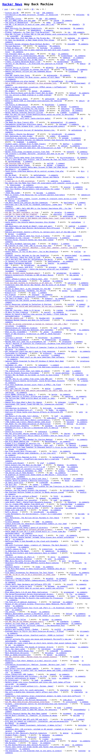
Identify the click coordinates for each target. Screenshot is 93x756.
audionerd (42, 431)
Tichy (76, 541)
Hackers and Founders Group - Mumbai (21, 629)
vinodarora (67, 676)
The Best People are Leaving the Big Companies (26, 202)
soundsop (48, 426)
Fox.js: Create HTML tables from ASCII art (24, 504)
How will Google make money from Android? (24, 157)
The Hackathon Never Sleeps (18, 165)
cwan (67, 371)
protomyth (9, 210)
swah (55, 500)
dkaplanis (80, 228)
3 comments (76, 138)
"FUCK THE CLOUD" (12, 193)
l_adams (75, 40)
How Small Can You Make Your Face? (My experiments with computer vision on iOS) (42, 183)
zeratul (8, 731)
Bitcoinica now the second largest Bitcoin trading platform (32, 300)
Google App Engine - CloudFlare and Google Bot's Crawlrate (32, 459)
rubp (7, 610)
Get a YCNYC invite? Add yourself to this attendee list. (31, 83)
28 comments (26, 36)
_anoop (46, 332)
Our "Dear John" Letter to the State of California (28, 506)
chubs (37, 567)
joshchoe (82, 751)
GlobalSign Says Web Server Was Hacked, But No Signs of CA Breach (35, 285)
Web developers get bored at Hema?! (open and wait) (28, 226)
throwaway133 (77, 574)
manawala (46, 735)
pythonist (47, 353)
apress (72, 647)
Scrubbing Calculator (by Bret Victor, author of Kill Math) (32, 77)
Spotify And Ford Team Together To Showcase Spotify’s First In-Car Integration (41, 447)
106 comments (79, 32)
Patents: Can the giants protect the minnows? (26, 490)
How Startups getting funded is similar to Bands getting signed (34, 492)
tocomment (9, 271)
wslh (64, 561)
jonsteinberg (11, 749)
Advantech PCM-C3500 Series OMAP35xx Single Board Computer (32, 563)
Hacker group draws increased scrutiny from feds (27, 152)
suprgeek (63, 124)
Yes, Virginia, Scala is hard (18, 586)
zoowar (35, 484)
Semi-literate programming (17, 339)
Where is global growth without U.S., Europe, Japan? (29, 686)
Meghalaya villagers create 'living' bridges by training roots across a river (41, 199)
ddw (40, 18)
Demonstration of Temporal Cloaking (21, 328)
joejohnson (46, 649)
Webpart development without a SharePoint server (27, 613)
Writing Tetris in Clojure (17, 67)
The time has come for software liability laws (26, 187)
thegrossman (15, 185)
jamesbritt (85, 195)
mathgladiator (40, 175)
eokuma (49, 165)
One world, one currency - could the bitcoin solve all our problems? (37, 269)
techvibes (82, 725)
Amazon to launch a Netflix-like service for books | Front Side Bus (36, 314)
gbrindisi (49, 653)
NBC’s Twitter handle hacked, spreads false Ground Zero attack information (39, 537)
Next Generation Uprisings (17, 653)
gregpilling (47, 549)
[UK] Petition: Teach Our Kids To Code (22, 257)
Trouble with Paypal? (14, 463)
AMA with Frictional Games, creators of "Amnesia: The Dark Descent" (37, 545)
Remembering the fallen (15, 619)
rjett (61, 535)
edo (51, 473)
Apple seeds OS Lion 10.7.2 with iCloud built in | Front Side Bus (35, 531)
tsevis (34, 743)
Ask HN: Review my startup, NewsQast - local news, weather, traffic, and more (41, 247)
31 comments (84, 93)
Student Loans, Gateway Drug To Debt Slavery (25, 144)
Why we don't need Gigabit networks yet (23, 707)
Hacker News (12, 4)
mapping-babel (71, 255)
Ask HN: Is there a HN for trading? (21, 214)
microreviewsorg (67, 157)
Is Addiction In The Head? (17, 551)
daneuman (12, 249)
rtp (6, 672)
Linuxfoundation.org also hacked (20, 81)
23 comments (73, 60)
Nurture (8, 737)
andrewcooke (52, 75)
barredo (39, 193)
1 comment (60, 163)
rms (69, 32)
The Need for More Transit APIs (19, 122)
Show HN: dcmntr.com (14, 318)
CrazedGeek (73, 71)
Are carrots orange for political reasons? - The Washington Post (35, 625)
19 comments (63, 136)
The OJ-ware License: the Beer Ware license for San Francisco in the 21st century (43, 486)
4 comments (53, 175)
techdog (45, 619)
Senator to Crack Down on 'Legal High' (22, 623)
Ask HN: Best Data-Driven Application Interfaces (27, 702)
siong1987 (14, 36)
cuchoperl (85, 357)
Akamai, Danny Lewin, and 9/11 (19, 267)
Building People (12, 567)
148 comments (47, 13)
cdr (9, 645)
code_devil (51, 418)
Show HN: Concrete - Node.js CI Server (22, 310)
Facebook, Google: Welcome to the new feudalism (27, 255)
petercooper (68, 216)
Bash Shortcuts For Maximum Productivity (23, 28)
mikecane (62, 402)
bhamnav (60, 465)
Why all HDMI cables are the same (20, 20)
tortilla (84, 153)
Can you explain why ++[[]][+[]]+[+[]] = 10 (25, 467)
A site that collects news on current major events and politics (34, 588)
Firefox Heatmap (12, 522)
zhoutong (35, 294)
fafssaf (72, 93)
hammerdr (66, 58)
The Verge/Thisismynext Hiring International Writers (29, 594)
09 (32, 9)
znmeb (84, 569)
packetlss (42, 46)
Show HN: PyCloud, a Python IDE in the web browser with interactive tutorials (41, 34)
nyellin (59, 443)
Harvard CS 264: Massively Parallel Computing (26, 733)
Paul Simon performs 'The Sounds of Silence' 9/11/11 (29, 647)
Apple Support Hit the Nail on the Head (23, 465)
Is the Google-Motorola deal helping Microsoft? (27, 745)
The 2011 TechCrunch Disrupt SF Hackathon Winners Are (30, 130)
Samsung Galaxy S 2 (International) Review (24, 56)
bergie (11, 234)
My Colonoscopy (11, 680)
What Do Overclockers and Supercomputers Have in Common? (31, 553)
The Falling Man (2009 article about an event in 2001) (30, 398)
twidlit (83, 492)
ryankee (59, 310)
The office (10, 612)
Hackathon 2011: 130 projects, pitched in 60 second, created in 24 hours (38, 729)
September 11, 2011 (13, 365)
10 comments (82, 379)
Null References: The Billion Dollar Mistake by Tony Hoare (32, 518)
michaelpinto (58, 457)
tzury (69, 289)
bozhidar (44, 48)
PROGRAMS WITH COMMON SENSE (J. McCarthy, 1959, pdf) (29, 445)
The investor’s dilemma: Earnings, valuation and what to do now (34, 153)
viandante (64, 621)
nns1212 (71, 304)
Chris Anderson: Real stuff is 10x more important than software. (35, 357)
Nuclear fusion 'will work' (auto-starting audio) (28, 118)
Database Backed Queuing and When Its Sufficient (27, 320)
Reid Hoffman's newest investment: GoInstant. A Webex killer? (33, 725)
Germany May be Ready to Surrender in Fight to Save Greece (32, 375)
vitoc (61, 469)
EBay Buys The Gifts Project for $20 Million (25, 561)
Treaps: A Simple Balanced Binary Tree (22, 61)
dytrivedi (47, 408)
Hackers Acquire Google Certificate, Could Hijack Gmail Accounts (35, 381)
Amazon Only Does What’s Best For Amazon (23, 402)
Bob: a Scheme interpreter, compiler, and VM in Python (30, 741)
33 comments (65, 75)
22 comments (56, 48)
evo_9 (7, 539)
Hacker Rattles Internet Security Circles (24, 112)
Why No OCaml (11, 175)
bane (7, 345)
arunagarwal (69, 592)
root (6, 9)
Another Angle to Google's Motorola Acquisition (27, 480)
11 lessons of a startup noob (18, 261)
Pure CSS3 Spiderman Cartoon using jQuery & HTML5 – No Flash (33, 384)
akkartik (75, 398)
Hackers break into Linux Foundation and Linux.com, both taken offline (37, 682)
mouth (66, 279)
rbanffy (72, 330)
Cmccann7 (70, 422)
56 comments (78, 28)
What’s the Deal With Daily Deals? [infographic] (28, 420)
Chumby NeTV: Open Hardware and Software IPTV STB (28, 584)
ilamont (79, 189)
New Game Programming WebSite (18, 263)
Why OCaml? (10, 91)
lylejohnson (10, 547)
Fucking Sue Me (11, 13)
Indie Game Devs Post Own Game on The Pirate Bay (28, 38)
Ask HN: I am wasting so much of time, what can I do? (29, 24)
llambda (63, 112)
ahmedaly (76, 24)
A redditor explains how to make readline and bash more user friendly (37, 50)
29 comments (18, 52)
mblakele (49, 67)
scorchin (45, 355)
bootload (56, 602)
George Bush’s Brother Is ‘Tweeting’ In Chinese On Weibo (31, 715)
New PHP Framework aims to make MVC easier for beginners (31, 709)
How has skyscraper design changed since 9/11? (26, 433)
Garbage (85, 285)
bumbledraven (11, 525)
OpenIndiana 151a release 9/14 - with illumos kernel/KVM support (35, 126)
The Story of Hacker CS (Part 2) (20, 557)
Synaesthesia (66, 56)
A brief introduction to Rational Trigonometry (26, 296)
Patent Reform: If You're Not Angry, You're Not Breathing (31, 251)
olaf (42, 463)
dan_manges (74, 275)
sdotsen (64, 146)
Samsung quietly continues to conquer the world (27, 69)
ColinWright (73, 118)
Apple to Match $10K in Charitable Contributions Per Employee (33, 101)
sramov (52, 136)
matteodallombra (12, 316)
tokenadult (81, 77)
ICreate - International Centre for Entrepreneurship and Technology (36, 704)
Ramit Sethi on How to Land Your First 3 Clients (27, 236)
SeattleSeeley (54, 261)
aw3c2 (7, 606)
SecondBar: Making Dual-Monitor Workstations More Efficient (32, 228)
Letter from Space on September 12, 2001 (23, 471)
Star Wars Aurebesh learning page (20, 243)
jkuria (77, 428)
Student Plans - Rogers (15, 735)
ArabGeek (20, 142)
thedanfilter (50, 339)
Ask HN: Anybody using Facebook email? (22, 273)
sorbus (65, 290)
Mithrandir (74, 240)
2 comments (74, 124)
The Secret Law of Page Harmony (19, 473)
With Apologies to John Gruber (19, 136)
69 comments (55, 46)
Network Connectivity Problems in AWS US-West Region (29, 275)
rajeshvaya (66, 341)
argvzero (52, 267)
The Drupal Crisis (13, 18)
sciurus (67, 187)
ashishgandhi (11, 627)
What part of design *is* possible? (21, 500)
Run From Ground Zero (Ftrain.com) (20, 451)
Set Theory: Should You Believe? (20, 134)
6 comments (75, 146)
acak (80, 204)
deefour (66, 144)
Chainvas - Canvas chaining (17, 578)
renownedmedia (79, 709)
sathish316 (49, 99)
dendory (55, 243)
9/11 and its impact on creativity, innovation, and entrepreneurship (37, 721)
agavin (83, 63)
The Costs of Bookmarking (16, 22)
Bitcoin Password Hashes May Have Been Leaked (26, 713)
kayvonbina (81, 384)
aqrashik (49, 578)
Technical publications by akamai (20, 678)
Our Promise (10, 294)
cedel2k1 (54, 181)
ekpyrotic (57, 214)
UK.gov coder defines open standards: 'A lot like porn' (30, 453)
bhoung (33, 612)
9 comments (48, 30)
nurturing (32, 737)
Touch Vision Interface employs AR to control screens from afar (34, 171)
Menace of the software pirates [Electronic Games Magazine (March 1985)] (38, 604)
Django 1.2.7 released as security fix (22, 443)
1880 (37, 522)
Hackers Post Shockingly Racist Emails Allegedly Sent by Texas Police (37, 435)
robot (62, 60)
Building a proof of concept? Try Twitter (24, 469)
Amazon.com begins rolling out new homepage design (28, 71)
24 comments (83, 38)
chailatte (65, 110)
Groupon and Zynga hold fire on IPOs (21, 508)
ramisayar (69, 396)
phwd (82, 635)
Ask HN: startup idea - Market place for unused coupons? (31, 657)
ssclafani (80, 177)
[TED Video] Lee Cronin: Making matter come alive (28, 422)
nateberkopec (74, 95)
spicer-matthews (62, 373)
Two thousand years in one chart (20, 54)
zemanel (42, 498)
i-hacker (84, 381)
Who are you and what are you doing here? (24, 535)
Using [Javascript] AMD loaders (19, 674)
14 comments (62, 99)
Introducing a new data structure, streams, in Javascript (31, 14)
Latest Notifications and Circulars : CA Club (26, 676)
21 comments (63, 54)
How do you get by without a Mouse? (21, 496)
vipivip (8, 437)
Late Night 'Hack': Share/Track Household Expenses (28, 502)
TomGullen (73, 529)
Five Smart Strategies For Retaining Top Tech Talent (29, 572)
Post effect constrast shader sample (21, 668)
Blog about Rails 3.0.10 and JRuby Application (26, 592)
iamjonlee (72, 283)
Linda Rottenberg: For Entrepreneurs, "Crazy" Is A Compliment (33, 514)
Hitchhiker (49, 105)
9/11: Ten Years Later (15, 649)
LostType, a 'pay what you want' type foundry (26, 216)
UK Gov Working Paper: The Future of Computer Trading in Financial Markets (39, 347)
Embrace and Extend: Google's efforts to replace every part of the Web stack (40, 232)
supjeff (47, 312)
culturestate (71, 702)
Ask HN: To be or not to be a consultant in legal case (30, 574)
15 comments (10, 79)
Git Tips (9, 30)
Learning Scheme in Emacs (16, 99)
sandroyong (81, 615)
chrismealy (84, 631)
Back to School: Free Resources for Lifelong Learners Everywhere (35, 195)
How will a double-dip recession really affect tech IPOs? (31, 692)
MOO (6, 265)
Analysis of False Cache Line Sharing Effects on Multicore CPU (34, 412)
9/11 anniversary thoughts (17, 426)
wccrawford (68, 719)
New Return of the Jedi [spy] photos (22, 416)
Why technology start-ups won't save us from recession (30, 351)
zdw (83, 126)
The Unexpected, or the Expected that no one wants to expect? (33, 751)
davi (53, 54)
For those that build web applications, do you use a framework (34, 306)
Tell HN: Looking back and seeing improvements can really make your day (38, 390)
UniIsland (9, 476)
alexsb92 (71, 44)
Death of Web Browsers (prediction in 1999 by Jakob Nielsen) (33, 334)
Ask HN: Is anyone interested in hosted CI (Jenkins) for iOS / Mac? (36, 324)
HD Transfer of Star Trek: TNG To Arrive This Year (28, 245)
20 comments (61, 67)
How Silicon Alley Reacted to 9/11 (20, 457)
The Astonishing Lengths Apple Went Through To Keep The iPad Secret (36, 167)
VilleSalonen (84, 598)
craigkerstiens (72, 320)
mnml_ (77, 459)
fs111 (7, 52)
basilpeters (69, 202)
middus (19, 488)
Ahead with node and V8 (15, 510)
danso (12, 369)
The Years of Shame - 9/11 (17, 298)
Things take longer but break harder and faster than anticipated (35, 747)
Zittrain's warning (13, 337)
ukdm (63, 467)
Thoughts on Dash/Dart (15, 355)
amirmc (59, 257)
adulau (80, 334)
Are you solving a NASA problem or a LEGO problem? (28, 95)
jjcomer (45, 739)
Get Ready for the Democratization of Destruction (28, 424)
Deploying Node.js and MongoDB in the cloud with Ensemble (31, 541)
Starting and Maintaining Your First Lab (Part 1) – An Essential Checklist (39, 608)
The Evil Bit (11, 484)
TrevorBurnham (11, 89)
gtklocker (80, 14)
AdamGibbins (36, 30)
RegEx (51, 410)
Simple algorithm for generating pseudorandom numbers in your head (36, 523)
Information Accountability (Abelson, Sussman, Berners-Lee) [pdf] (35, 664)
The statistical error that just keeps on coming (27, 371)
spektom (72, 226)
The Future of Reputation (16, 105)
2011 (19, 9)
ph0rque (11, 200)
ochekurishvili (11, 116)
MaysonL (72, 445)
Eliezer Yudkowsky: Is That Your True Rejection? (27, 32)
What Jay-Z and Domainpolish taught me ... (24, 146)
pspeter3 (48, 298)
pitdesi (61, 471)
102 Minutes (10, 743)
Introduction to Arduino (16, 408)
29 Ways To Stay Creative (16, 312)
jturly (71, 439)
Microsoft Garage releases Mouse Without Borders (27, 44)
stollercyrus (51, 238)
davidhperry (10, 169)
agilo (53, 557)
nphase (45, 510)
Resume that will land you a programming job (25, 341)
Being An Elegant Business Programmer (22, 373)
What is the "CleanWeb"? (16, 332)
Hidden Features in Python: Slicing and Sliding (27, 396)
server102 (9, 684)
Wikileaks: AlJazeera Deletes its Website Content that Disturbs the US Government (43, 140)
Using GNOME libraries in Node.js (20, 394)
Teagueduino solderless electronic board (23, 124)
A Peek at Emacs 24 (13, 48)
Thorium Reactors (12, 46)
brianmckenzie (79, 553)
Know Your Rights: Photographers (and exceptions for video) (32, 189)
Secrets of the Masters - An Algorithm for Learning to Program (34, 63)
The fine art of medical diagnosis (20, 602)
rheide (56, 20)
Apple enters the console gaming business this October (30, 222)
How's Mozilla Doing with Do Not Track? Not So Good (29, 93)
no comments (10, 150)
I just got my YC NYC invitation (20, 181)
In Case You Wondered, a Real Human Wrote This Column (29, 40)
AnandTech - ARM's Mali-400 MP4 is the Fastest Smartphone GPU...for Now (38, 208)
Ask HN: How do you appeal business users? (24, 621)
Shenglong (72, 502)
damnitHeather (62, 623)
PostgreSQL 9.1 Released (16, 353)
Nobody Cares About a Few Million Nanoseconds (26, 700)
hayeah (64, 106)
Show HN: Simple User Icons (17, 75)
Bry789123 (70, 69)
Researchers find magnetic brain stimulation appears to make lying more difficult (43, 696)
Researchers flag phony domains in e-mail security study (31, 660)
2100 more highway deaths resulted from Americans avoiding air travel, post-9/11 (42, 367)
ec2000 (76, 657)
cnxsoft (78, 563)
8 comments (74, 106)
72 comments (58, 22)
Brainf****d (10, 292)
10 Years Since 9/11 (14, 482)
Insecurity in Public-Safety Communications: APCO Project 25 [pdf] (36, 580)
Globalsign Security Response (18, 559)
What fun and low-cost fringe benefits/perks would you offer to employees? (39, 114)
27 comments (78, 58)
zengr (77, 518)
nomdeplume (13, 220)
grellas (77, 251)
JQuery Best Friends (14, 498)
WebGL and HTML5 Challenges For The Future (24, 108)
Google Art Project (13, 431)
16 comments (77, 110)
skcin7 (82, 306)
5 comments (74, 112)
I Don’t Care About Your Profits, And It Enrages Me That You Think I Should (40, 159)
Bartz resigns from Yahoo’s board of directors (26, 527)
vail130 (50, 163)
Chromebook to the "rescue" (17, 238)
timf (55, 328)
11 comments (25, 89)
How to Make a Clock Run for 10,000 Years (24, 60)
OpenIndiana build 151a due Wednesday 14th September (29, 330)
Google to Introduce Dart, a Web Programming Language (29, 596)
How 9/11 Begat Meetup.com (17, 441)
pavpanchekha (63, 61)
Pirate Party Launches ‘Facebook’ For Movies (25, 290)
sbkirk (82, 101)
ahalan (34, 91)
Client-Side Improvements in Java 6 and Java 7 (26, 478)
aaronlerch (82, 148)
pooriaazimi (65, 28)
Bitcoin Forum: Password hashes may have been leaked (29, 240)
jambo (48, 22)
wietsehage (76, 222)
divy (83, 171)
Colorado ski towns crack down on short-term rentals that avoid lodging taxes (41, 643)
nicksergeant (80, 83)
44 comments (26, 116)
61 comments (80, 56)
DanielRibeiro (51, 441)
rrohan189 (43, 482)
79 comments (67, 20)
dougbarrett (44, 318)
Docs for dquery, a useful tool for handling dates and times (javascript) (39, 670)
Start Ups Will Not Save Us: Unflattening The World (28, 259)
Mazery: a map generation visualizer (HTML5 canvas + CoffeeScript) (36, 87)
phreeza (20, 698)
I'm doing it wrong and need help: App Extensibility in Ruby (33, 148)
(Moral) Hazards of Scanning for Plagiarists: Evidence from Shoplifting (38, 343)
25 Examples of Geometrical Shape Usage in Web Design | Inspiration (36, 475)
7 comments (62, 105)
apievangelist (57, 122)
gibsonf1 (70, 152)
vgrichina (9, 326)
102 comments (50, 18)
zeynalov (58, 212)
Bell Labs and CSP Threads (17, 388)
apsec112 (80, 300)
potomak (65, 138)
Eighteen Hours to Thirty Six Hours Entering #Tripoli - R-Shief (34, 631)
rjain (68, 236)
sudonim (46, 281)
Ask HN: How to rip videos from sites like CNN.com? (28, 379)
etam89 (83, 588)
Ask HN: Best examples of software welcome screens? (28, 529)
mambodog (71, 38)
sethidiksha (76, 130)
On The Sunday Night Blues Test (19, 651)
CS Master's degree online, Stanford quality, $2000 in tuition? (34, 635)
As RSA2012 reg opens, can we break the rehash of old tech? (32, 615)
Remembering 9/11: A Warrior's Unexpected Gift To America (31, 428)
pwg (69, 245)
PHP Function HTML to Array (17, 163)
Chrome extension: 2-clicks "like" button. (24, 106)
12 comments (77, 108)
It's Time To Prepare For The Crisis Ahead (24, 110)
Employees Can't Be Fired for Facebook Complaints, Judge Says (33, 204)
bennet (49, 655)
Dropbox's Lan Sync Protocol (18, 418)
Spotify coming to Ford (15, 549)
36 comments (76, 61)
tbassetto (65, 108)
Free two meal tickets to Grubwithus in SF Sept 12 (28, 283)
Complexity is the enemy (16, 281)
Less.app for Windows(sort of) (19, 410)
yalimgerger (61, 273)
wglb (33, 292)
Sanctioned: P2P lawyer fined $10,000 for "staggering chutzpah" (34, 404)
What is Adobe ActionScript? (18, 655)
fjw (70, 594)
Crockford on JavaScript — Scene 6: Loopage (25, 138)
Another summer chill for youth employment (24, 690)
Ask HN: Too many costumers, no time (21, 212)
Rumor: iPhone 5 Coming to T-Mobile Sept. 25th (26, 279)
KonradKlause (57, 81)
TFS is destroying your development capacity (25, 58)
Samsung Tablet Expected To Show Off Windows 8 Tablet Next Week (34, 361)
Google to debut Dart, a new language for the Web (28, 289)
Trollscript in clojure (15, 739)
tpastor (51, 263)
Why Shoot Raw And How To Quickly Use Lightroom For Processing (34, 598)
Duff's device (11, 512)
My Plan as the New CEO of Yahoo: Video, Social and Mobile (32, 177)
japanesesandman (79, 453)
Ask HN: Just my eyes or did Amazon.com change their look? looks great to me (40, 218)
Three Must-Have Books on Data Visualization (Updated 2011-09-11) (35, 569)
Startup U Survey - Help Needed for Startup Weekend (28, 439)
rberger (67, 433)
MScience (9, 349)
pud (37, 13)
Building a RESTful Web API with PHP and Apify (26, 719)
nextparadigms (14, 161)
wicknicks (70, 420)
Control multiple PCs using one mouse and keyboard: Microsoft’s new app (38, 639)
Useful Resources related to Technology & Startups (28, 304)
